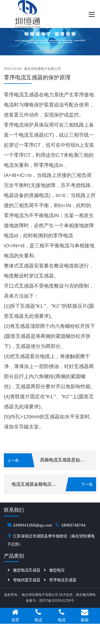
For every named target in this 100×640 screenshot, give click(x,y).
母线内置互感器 (26, 580)
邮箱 (85, 620)
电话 (38, 620)
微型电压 (57, 570)
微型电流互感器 (26, 570)
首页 (15, 620)
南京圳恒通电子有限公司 (42, 69)
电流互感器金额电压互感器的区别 (45, 484)
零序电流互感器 (62, 580)
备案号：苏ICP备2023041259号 (50, 601)
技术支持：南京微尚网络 (77, 595)
